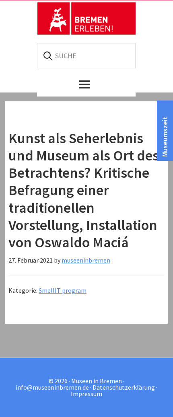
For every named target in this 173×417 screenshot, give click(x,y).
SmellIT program (62, 290)
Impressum (86, 394)
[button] (86, 84)
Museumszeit (164, 136)
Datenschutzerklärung (124, 387)
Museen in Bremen (87, 18)
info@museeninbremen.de (52, 387)
